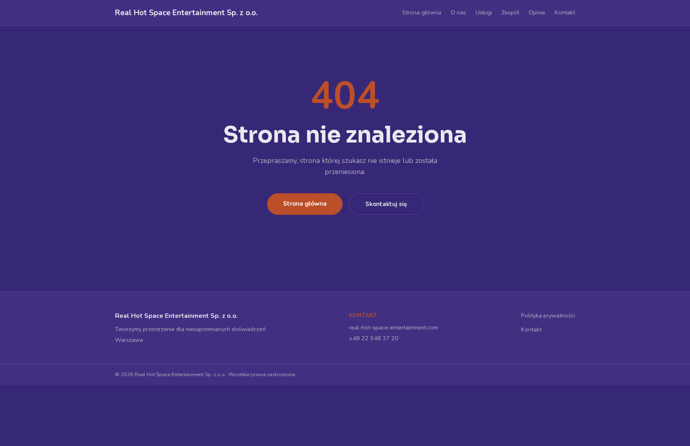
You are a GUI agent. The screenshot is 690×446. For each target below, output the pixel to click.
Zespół (510, 12)
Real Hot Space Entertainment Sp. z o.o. (186, 13)
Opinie (537, 12)
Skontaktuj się (386, 204)
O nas (458, 12)
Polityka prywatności (548, 315)
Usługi (484, 12)
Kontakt (565, 12)
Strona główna (421, 12)
